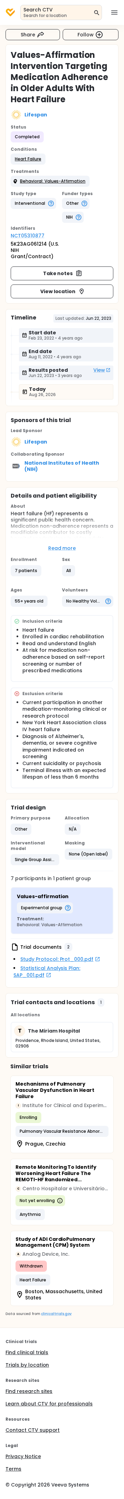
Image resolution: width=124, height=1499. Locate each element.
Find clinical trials (27, 1352)
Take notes (58, 273)
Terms (13, 1468)
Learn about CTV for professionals (49, 1403)
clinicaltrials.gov (56, 1313)
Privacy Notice (23, 1456)
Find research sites (29, 1391)
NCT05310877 (27, 236)
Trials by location (27, 1364)
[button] (28, 159)
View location (58, 291)
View (99, 370)
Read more (62, 548)
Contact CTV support (33, 1430)
